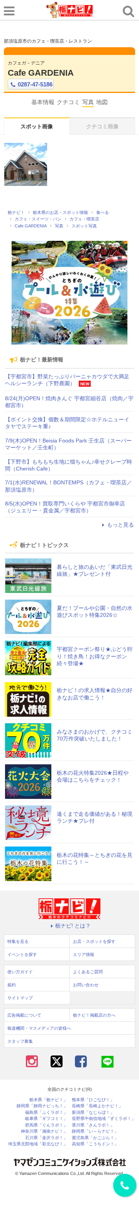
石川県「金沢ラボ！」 (46, 1138)
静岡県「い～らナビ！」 (95, 1131)
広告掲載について (24, 1015)
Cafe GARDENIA (41, 73)
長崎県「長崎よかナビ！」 (97, 1106)
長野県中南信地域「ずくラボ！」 (104, 1119)
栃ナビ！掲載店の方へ (94, 1015)
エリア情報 (83, 954)
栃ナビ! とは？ (73, 926)
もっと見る (120, 525)
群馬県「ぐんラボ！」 (46, 1125)
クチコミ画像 (102, 126)
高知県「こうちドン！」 (95, 1144)
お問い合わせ (85, 984)
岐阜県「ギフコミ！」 (46, 1119)
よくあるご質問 (88, 971)
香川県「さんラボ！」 (93, 1125)
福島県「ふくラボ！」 (46, 1112)
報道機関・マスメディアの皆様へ (39, 1028)
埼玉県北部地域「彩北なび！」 (38, 1144)
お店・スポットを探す (94, 941)
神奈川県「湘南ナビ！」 (44, 1131)
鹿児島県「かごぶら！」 (95, 1138)
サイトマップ (20, 998)
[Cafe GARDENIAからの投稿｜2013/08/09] (25, 164)
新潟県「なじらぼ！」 (93, 1112)
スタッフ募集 (20, 1041)
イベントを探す (22, 954)
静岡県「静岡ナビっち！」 (42, 1106)
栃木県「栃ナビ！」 (48, 1100)
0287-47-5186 (35, 84)
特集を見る (18, 941)
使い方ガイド (20, 971)
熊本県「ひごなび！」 (93, 1100)
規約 (11, 984)
